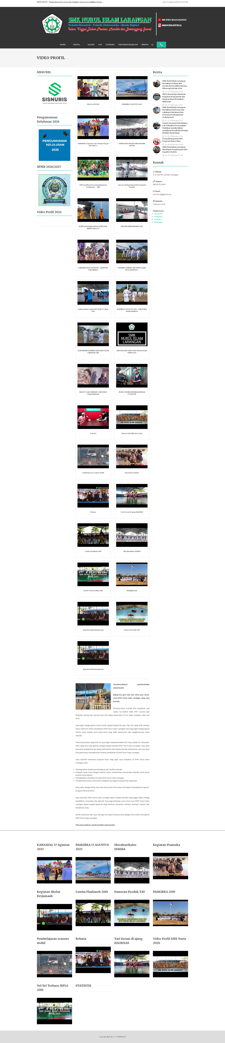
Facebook (158, 213)
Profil (76, 45)
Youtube (157, 219)
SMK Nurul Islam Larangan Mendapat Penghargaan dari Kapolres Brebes (174, 149)
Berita (145, 45)
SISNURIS (110, 45)
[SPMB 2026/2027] (54, 190)
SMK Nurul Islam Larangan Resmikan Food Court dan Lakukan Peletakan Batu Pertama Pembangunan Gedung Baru (174, 112)
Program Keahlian (128, 45)
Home (63, 45)
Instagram (158, 216)
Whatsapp (158, 222)
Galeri (91, 45)
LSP (100, 45)
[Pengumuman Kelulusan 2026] (54, 145)
